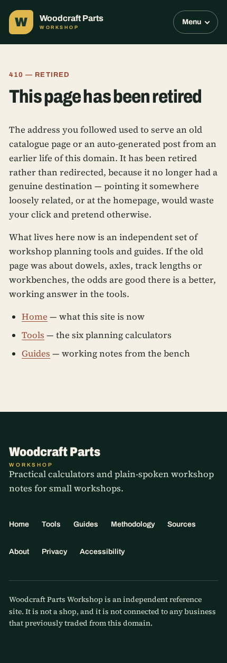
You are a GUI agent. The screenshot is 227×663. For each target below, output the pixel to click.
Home (35, 317)
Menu (191, 22)
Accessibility (102, 552)
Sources (181, 524)
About (19, 552)
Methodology (133, 524)
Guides (36, 354)
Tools (33, 335)
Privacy (54, 552)
